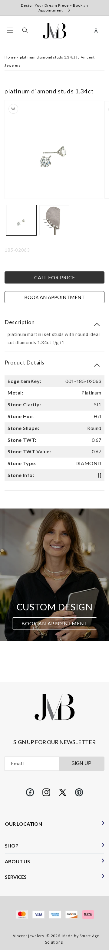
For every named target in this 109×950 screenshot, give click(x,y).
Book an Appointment (54, 297)
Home (10, 57)
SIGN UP (81, 763)
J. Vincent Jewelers (27, 935)
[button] (10, 30)
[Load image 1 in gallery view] (21, 220)
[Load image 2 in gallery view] (54, 220)
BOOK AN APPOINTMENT (54, 623)
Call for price (54, 277)
